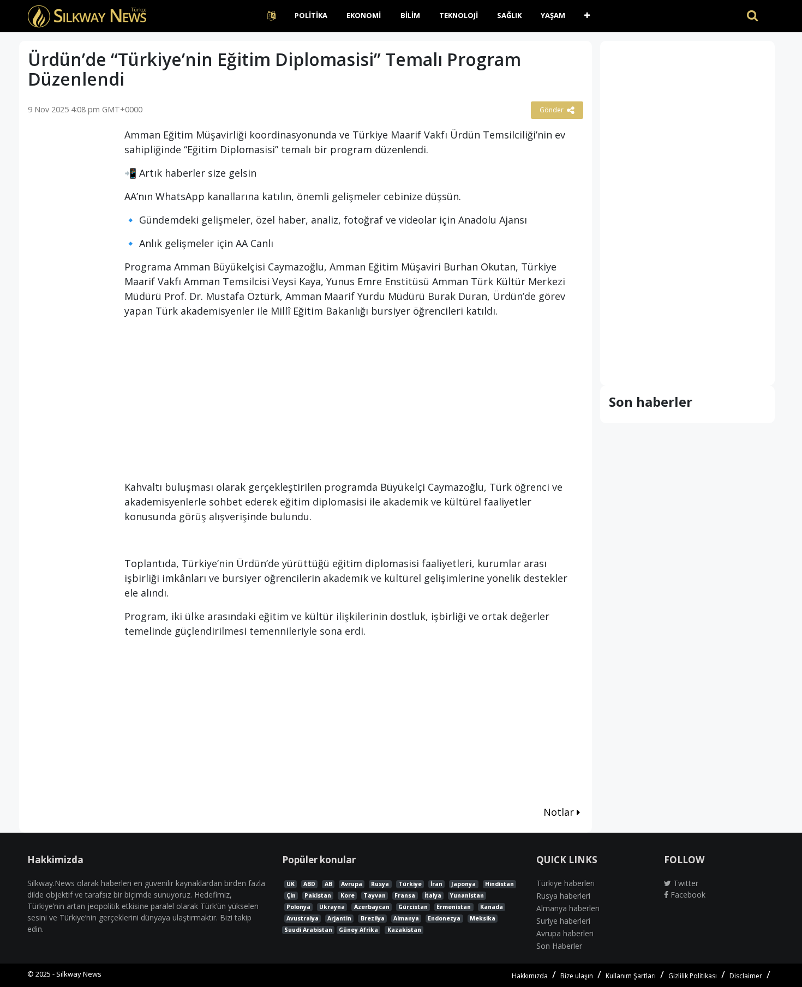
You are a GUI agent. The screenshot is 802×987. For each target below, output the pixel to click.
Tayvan (374, 895)
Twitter (684, 883)
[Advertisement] (68, 296)
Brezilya (373, 918)
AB (328, 884)
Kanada (491, 907)
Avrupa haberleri (565, 933)
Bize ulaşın (576, 975)
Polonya (298, 907)
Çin (291, 895)
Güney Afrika (358, 930)
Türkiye (410, 884)
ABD (309, 884)
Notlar (560, 812)
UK (290, 884)
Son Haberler (559, 946)
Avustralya (302, 918)
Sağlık (509, 15)
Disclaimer (745, 975)
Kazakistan (404, 930)
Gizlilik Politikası (692, 975)
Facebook (686, 894)
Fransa (404, 895)
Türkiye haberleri (565, 883)
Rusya (380, 884)
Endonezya (444, 918)
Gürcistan (413, 907)
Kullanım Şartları (631, 975)
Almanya (406, 918)
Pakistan (317, 895)
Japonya (463, 884)
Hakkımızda (530, 975)
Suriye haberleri (563, 921)
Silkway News (78, 974)
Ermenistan (453, 907)
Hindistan (499, 884)
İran (436, 884)
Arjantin (339, 918)
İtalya (432, 895)
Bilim (410, 15)
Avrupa (351, 884)
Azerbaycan (372, 907)
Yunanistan (467, 895)
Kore (347, 895)
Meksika (482, 918)
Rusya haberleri (563, 895)
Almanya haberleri (568, 908)
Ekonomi (363, 15)
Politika (311, 15)
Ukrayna (332, 907)
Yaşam (553, 15)
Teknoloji (458, 15)
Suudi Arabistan (308, 930)
